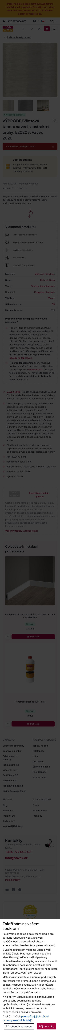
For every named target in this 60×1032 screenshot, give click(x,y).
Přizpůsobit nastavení (19, 1026)
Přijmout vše (46, 1026)
